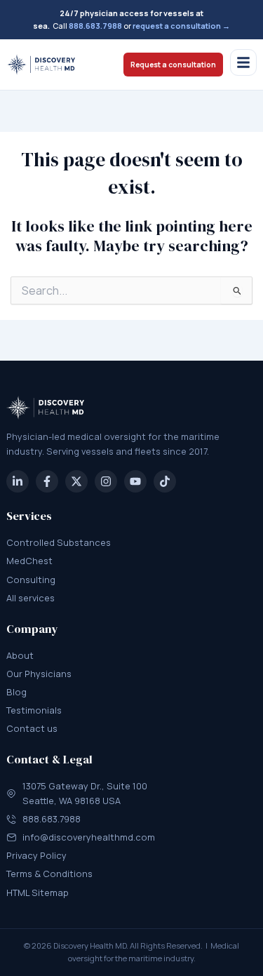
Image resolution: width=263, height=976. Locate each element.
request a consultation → (181, 25)
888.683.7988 (95, 25)
